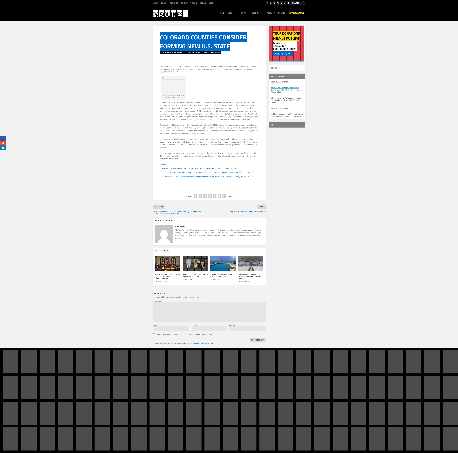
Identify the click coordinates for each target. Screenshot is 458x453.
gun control (245, 105)
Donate (281, 13)
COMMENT (157, 301)
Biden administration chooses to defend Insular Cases (195, 275)
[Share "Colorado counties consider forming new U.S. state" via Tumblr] (200, 196)
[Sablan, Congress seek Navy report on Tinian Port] (223, 263)
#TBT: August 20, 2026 (279, 108)
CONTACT (184, 3)
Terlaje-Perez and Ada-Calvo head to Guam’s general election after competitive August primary (287, 90)
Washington (164, 69)
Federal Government (195, 52)
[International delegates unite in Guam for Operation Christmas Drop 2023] (250, 263)
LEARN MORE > (162, 405)
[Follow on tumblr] (284, 390)
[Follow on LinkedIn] (289, 390)
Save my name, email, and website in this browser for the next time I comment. (184, 334)
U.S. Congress (220, 139)
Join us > (238, 395)
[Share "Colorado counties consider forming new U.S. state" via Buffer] (214, 196)
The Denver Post (236, 172)
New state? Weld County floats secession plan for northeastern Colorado (200, 172)
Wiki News (172, 52)
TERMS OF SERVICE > (177, 405)
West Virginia (185, 153)
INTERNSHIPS (173, 3)
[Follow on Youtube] (298, 390)
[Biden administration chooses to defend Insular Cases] (195, 263)
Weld (229, 66)
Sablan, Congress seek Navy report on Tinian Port (221, 275)
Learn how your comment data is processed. (198, 343)
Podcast (271, 13)
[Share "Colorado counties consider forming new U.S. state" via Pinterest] (205, 196)
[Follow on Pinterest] (274, 395)
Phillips (253, 66)
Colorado (214, 66)
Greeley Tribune (210, 168)
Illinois (193, 156)
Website (232, 326)
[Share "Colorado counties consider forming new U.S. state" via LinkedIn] (210, 196)
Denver (224, 105)
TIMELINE (193, 3)
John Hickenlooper (221, 111)
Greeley (254, 125)
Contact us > (240, 401)
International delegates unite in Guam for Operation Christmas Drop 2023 (250, 276)
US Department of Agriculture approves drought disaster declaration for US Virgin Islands (286, 100)
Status (242, 13)
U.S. (251, 69)
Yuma (171, 69)
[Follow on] (284, 395)
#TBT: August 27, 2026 (279, 82)
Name (155, 326)
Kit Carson (181, 69)
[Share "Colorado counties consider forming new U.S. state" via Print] (224, 196)
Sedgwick (246, 66)
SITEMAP (203, 3)
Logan (240, 66)
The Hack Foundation (190, 417)
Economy (256, 13)
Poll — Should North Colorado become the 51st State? (182, 168)
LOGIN (211, 3)
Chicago (167, 156)
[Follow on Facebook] (274, 390)
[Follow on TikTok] (293, 390)
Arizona (241, 156)
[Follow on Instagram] (279, 390)
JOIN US (163, 3)
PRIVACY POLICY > (194, 405)
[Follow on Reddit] (279, 395)
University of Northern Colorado (212, 142)
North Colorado (171, 72)
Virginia (197, 153)
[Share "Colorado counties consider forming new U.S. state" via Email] (219, 196)
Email (194, 326)
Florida (199, 156)
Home (221, 13)
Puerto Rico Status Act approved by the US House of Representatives (167, 276)
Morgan (234, 66)
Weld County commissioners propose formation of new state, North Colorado (202, 177)
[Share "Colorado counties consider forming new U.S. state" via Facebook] (195, 196)
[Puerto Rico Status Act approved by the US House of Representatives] (167, 263)
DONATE (241, 388)
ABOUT (155, 3)
